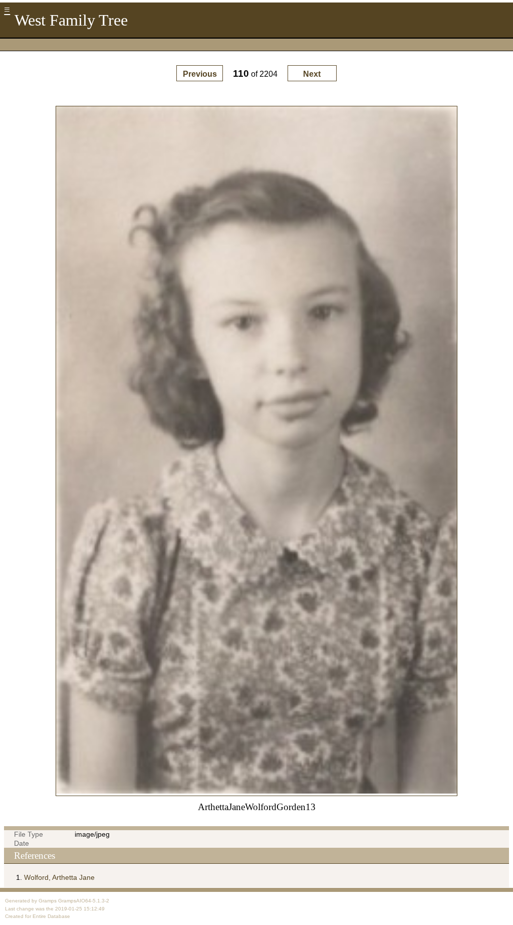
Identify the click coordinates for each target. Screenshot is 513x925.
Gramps (48, 900)
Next (312, 74)
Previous (200, 74)
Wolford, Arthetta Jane (59, 877)
